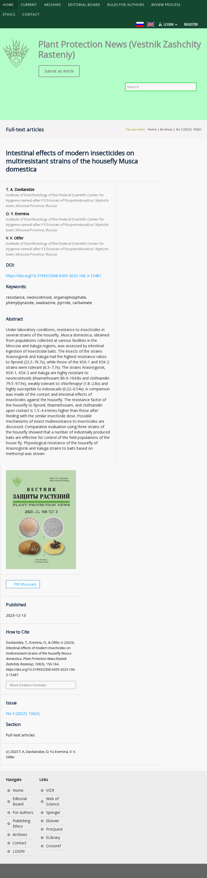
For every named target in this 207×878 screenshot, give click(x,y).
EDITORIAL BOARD (84, 4)
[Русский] (140, 24)
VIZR (50, 790)
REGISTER (191, 24)
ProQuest (54, 829)
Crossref (53, 845)
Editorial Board (20, 801)
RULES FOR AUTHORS (126, 4)
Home (152, 129)
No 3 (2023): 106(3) (188, 129)
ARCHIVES (52, 4)
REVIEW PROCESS (165, 4)
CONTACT (31, 14)
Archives (166, 129)
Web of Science (52, 801)
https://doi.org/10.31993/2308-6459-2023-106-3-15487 (53, 275)
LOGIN (169, 24)
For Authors (23, 812)
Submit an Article (59, 71)
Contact (19, 842)
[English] (150, 24)
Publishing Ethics (21, 823)
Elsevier (52, 820)
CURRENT (29, 4)
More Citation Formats (28, 685)
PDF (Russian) (24, 584)
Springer (53, 812)
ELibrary (53, 837)
